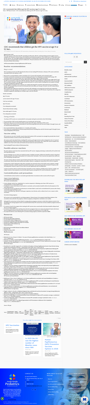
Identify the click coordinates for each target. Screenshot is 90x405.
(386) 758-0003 (30, 382)
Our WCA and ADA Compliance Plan (56, 384)
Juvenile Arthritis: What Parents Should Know (77, 377)
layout (74, 156)
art (72, 139)
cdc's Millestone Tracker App (71, 142)
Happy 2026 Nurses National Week (76, 383)
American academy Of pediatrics (79, 137)
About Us (50, 379)
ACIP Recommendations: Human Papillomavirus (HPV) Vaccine (17, 63)
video (66, 171)
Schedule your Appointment (80, 1)
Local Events (67, 107)
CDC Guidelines (7, 51)
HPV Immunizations (25, 51)
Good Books (67, 98)
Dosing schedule (16, 312)
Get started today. (12, 399)
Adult (26, 221)
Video (65, 127)
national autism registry (70, 160)
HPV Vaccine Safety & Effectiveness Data (19, 145)
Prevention (74, 165)
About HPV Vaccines (14, 130)
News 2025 (78, 160)
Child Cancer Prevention (69, 87)
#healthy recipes (68, 70)
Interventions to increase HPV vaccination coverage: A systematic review (35, 297)
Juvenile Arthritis (68, 156)
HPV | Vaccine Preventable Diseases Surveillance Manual (16, 227)
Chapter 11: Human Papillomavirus (11, 178)
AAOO (65, 72)
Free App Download (79, 146)
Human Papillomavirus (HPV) (41, 312)
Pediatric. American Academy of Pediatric (73, 163)
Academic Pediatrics (33, 293)
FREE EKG (66, 94)
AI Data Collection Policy (53, 392)
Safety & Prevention (52, 51)
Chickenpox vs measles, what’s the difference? (76, 390)
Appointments (68, 139)
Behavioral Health (68, 83)
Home (4, 10)
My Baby (81, 158)
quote (66, 167)
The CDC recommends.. (57, 312)
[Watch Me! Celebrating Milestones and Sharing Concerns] (73, 218)
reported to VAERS (46, 211)
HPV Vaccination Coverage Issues (27, 312)
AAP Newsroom (67, 74)
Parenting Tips (68, 161)
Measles (78, 156)
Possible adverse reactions (47, 312)
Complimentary (67, 92)
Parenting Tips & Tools (42, 51)
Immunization (31, 51)
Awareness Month (68, 81)
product (79, 165)
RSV (69, 167)
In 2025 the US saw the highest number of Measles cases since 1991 (31, 343)
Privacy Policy (51, 389)
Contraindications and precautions (10, 312)
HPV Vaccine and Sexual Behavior (31, 312)
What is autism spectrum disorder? (72, 173)
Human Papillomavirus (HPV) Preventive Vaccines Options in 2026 (52, 344)
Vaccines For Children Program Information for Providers (16, 222)
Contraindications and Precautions (11, 179)
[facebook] (69, 1)
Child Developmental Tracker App (72, 144)
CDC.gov (9, 305)
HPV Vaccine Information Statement (12, 218)
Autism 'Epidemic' (72, 141)
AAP (83, 135)
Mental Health (67, 112)
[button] (85, 62)
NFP (82, 160)
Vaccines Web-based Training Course (12, 219)
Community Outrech (69, 146)
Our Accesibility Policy (53, 386)
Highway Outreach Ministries (75, 148)
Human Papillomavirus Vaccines (22, 239)
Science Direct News (69, 120)
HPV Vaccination (21, 312)
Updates (66, 125)
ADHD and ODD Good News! (70, 76)
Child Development (68, 89)
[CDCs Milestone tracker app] (73, 184)
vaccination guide (79, 169)
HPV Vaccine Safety (8, 217)
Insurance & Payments (69, 105)
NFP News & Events (11, 10)
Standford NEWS (68, 123)
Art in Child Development (79, 139)
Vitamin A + (71, 171)
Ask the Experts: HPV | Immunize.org (12, 223)
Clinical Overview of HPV (9, 230)
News (36, 51)
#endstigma (67, 135)
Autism (66, 78)
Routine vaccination (52, 312)
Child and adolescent (20, 221)
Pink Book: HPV (7, 228)
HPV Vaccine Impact (36, 312)
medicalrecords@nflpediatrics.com (34, 385)
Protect (83, 165)
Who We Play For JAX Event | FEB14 (76, 393)
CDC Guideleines (81, 142)
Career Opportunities (52, 381)
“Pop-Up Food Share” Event (70, 175)
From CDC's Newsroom (15, 51)
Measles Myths (68, 158)
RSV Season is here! (76, 167)
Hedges (66, 148)
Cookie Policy (51, 394)
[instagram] (71, 1)
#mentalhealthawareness (76, 135)
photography (67, 165)
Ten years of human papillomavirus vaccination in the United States (38, 237)
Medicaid (66, 109)
